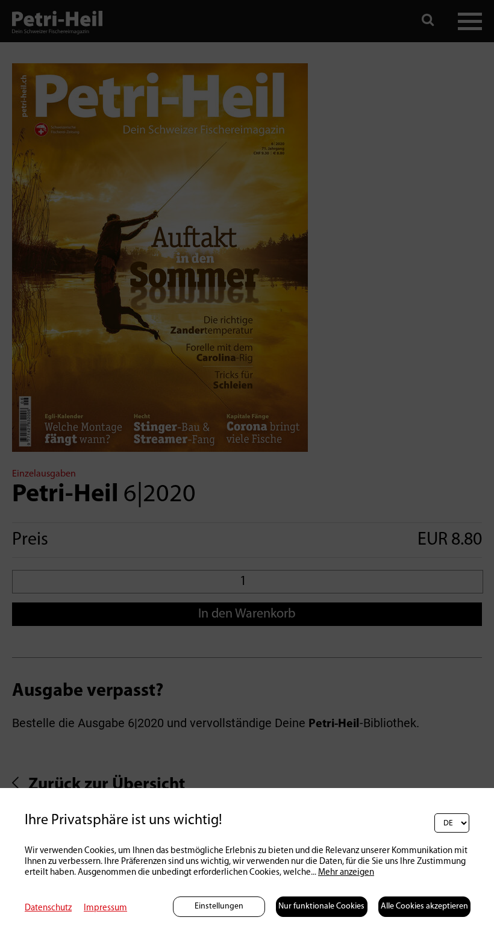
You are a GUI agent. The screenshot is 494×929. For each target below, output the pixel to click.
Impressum (105, 908)
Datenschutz (48, 908)
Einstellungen (219, 906)
